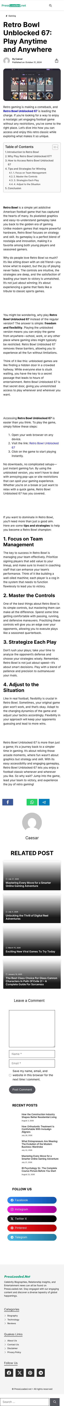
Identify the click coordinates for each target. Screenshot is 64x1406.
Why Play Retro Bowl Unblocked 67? (30, 156)
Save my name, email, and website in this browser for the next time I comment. (33, 1075)
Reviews (11, 1323)
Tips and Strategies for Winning (27, 168)
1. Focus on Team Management (29, 172)
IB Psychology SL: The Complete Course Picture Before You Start (39, 1169)
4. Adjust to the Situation (27, 184)
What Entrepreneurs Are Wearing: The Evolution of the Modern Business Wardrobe (40, 1144)
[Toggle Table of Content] (53, 147)
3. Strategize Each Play (26, 180)
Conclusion (14, 188)
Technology (13, 1319)
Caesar (19, 59)
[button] (50, 5)
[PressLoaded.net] (14, 5)
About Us (12, 1340)
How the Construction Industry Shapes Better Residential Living (39, 1115)
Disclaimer (12, 1348)
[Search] (55, 1402)
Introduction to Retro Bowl (23, 152)
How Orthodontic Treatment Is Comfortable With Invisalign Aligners (38, 1129)
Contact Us (13, 1344)
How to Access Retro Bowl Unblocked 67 (30, 162)
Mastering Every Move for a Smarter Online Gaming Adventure (40, 1157)
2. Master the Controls (25, 176)
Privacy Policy (14, 1352)
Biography (12, 1315)
